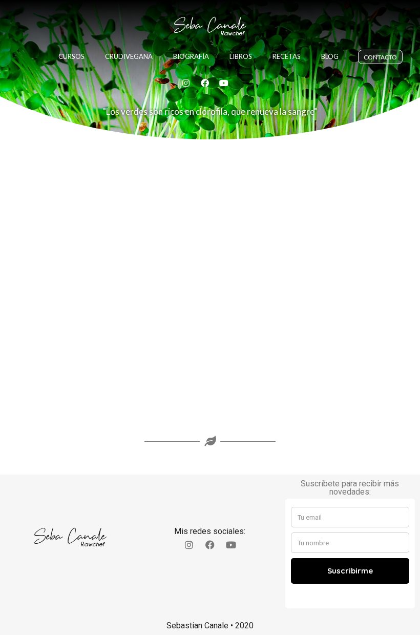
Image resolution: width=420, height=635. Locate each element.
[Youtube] (224, 83)
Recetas (286, 56)
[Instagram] (186, 83)
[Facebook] (205, 83)
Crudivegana (129, 56)
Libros (240, 56)
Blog (330, 56)
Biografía (191, 56)
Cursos (71, 56)
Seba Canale (210, 25)
